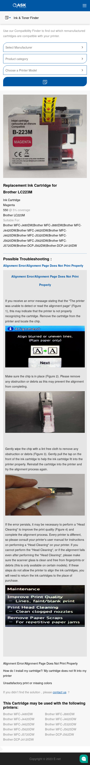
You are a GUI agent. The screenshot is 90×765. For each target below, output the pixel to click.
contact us (59, 692)
